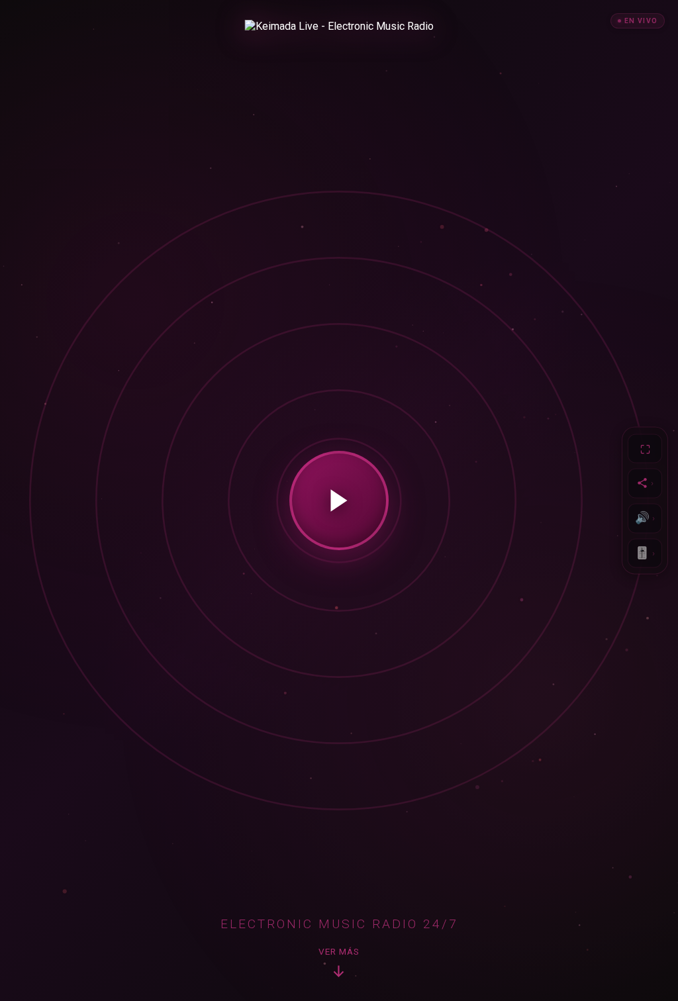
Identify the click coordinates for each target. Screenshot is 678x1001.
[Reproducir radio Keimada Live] (339, 500)
